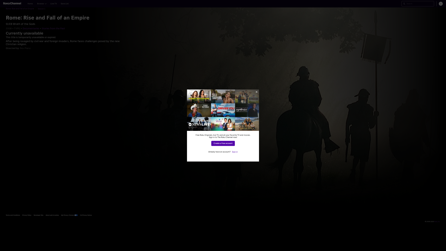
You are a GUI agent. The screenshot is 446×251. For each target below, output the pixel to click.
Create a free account (223, 143)
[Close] (256, 92)
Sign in (235, 152)
